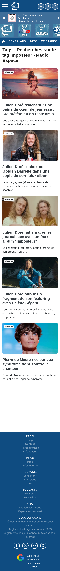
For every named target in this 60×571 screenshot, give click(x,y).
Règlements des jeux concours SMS (30, 529)
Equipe (30, 440)
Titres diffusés (30, 447)
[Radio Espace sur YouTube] (34, 546)
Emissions (30, 479)
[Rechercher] (48, 6)
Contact (30, 443)
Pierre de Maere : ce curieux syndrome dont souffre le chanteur (27, 364)
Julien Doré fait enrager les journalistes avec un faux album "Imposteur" (27, 236)
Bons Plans (17, 41)
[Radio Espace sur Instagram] (43, 546)
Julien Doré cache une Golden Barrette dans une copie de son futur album (25, 171)
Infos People (30, 465)
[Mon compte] (55, 6)
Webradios (49, 41)
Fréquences (30, 451)
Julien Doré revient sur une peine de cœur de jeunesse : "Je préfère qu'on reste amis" (29, 109)
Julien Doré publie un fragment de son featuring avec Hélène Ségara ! (26, 298)
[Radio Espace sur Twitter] (25, 546)
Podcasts (30, 493)
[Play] (4, 18)
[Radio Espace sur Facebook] (17, 546)
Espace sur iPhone (30, 507)
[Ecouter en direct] (41, 6)
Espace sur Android (30, 511)
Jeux (30, 483)
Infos (33, 41)
